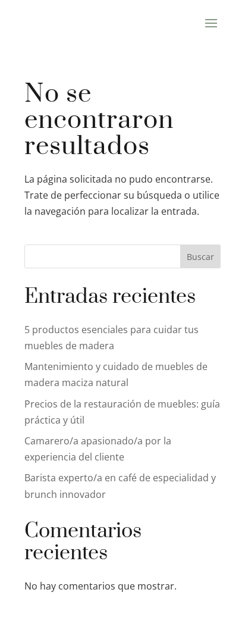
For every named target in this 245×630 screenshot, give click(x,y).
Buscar (200, 256)
